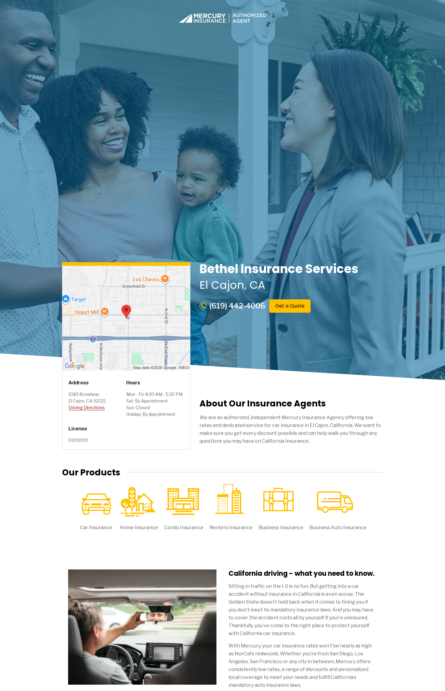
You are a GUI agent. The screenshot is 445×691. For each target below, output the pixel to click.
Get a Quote (290, 305)
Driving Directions (86, 407)
